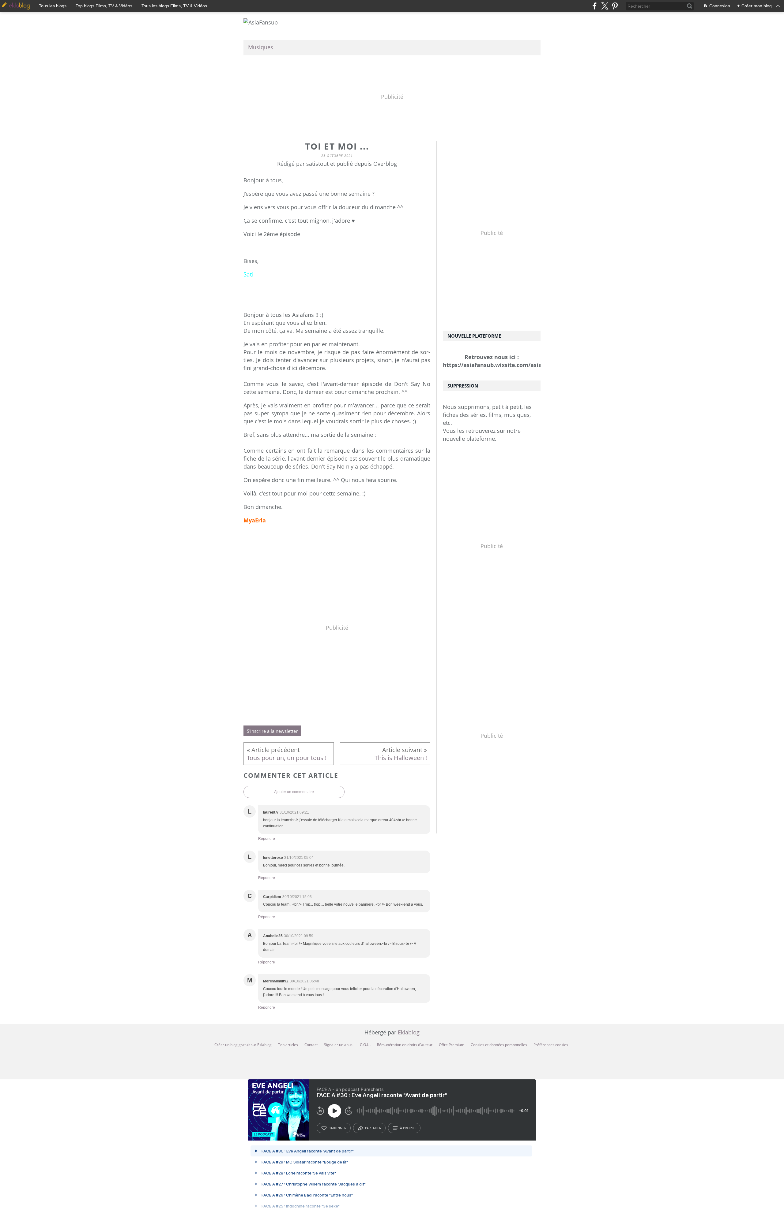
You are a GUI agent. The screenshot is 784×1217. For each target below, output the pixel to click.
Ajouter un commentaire (294, 792)
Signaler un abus (338, 1044)
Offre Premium (451, 1044)
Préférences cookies (550, 1044)
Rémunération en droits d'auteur (404, 1044)
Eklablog (409, 1032)
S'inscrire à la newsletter (272, 731)
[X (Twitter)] (605, 5)
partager (373, 1128)
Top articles (288, 1044)
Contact (311, 1044)
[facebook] (594, 5)
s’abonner (337, 1128)
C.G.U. (365, 1044)
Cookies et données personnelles (499, 1044)
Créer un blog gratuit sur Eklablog (243, 1044)
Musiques (260, 47)
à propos (408, 1128)
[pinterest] (615, 5)
